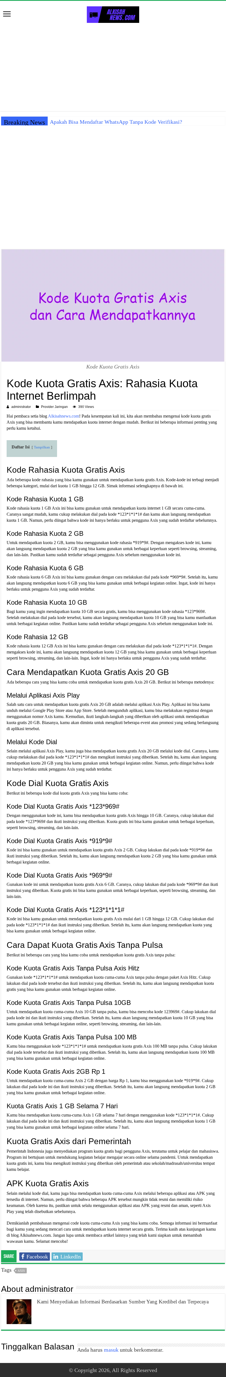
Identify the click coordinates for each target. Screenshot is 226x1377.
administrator (21, 407)
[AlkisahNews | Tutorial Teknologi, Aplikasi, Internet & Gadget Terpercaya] (113, 13)
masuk (111, 1350)
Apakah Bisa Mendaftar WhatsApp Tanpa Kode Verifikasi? (116, 122)
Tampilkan (42, 447)
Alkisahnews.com (63, 416)
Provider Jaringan (54, 407)
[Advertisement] (113, 67)
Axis (21, 1270)
